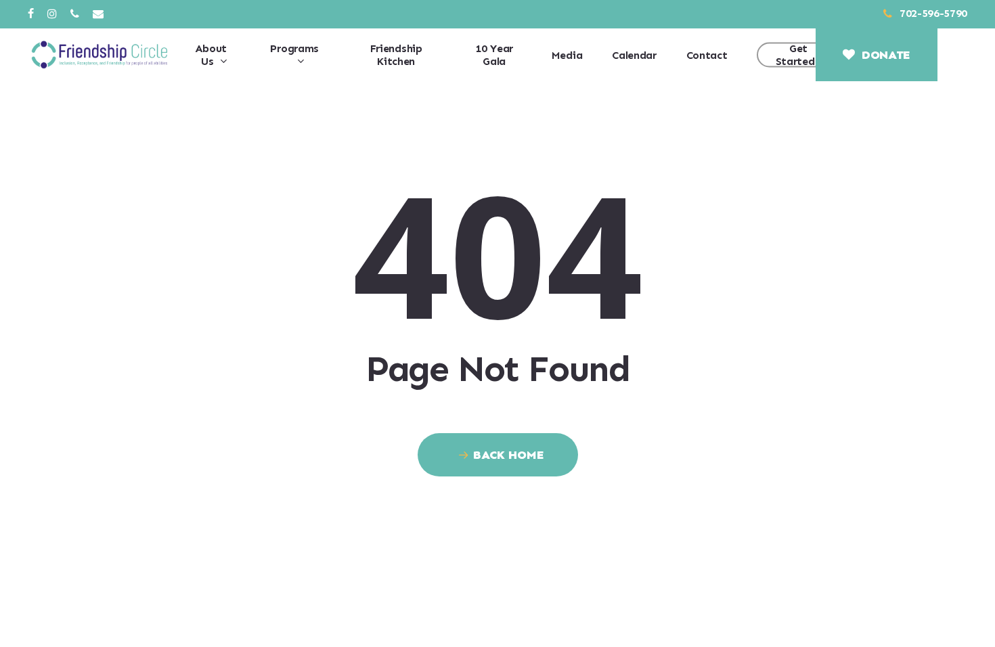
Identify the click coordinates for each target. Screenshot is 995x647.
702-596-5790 (931, 13)
